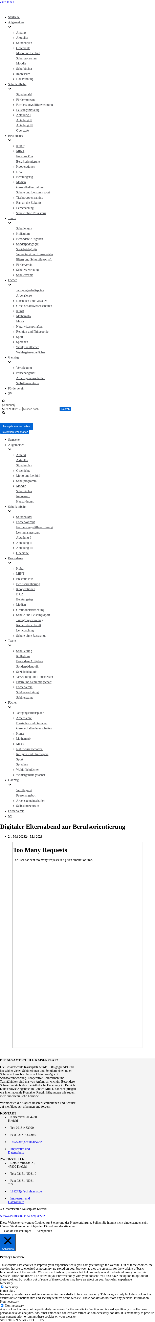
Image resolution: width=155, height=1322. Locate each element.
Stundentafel (24, 94)
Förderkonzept (25, 99)
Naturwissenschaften (29, 326)
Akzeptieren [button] (44, 1231)
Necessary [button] (6, 1283)
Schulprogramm (26, 58)
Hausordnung (25, 79)
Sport (19, 337)
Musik (20, 321)
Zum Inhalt (7, 1)
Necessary (11, 1287)
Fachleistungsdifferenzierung (34, 104)
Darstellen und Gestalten (31, 300)
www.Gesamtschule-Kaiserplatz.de (22, 1215)
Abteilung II (24, 120)
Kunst (20, 311)
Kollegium (23, 233)
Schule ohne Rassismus (31, 213)
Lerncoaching (25, 208)
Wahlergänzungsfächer (30, 352)
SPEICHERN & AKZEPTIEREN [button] (22, 1320)
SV (10, 393)
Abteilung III (24, 125)
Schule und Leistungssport (33, 192)
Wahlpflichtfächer (27, 347)
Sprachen (22, 342)
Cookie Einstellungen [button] (17, 1231)
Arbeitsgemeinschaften (30, 378)
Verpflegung (24, 367)
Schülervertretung (27, 269)
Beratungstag (24, 177)
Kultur (20, 146)
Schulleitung (24, 228)
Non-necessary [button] (9, 1301)
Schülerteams (24, 275)
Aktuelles (22, 37)
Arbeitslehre (24, 295)
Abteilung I (23, 115)
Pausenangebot (25, 373)
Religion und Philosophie (32, 331)
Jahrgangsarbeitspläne (30, 290)
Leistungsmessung (28, 110)
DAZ (19, 171)
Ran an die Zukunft (28, 202)
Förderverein (24, 264)
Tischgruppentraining (29, 197)
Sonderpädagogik (27, 244)
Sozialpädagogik (26, 249)
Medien (21, 182)
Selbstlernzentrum (27, 383)
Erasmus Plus (24, 156)
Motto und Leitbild (28, 53)
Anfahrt (21, 32)
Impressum (23, 74)
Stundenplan (24, 43)
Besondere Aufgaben (29, 239)
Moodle (21, 63)
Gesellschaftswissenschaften (34, 305)
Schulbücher (24, 68)
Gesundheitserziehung (30, 187)
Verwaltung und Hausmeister (34, 254)
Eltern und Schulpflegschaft (33, 259)
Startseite (14, 17)
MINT (20, 151)
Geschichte (23, 48)
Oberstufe (22, 130)
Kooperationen (25, 166)
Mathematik (23, 316)
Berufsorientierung (28, 161)
